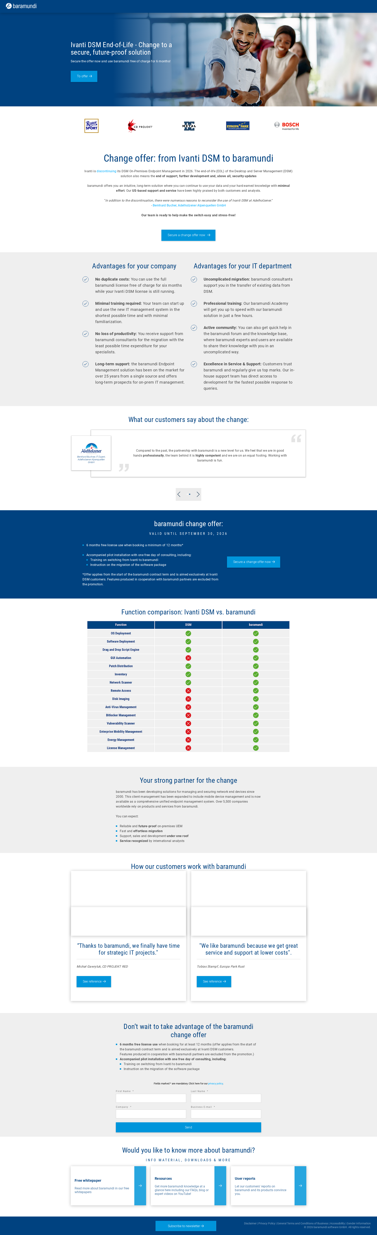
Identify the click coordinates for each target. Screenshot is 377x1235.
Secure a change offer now (187, 235)
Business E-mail (208, 1107)
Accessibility (337, 1223)
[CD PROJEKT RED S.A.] (140, 126)
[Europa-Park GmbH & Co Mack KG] (237, 126)
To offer (82, 76)
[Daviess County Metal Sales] (189, 126)
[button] (179, 494)
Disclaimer (250, 1223)
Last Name (205, 1092)
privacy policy (215, 1083)
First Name (130, 1092)
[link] (26, 6)
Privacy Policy (266, 1223)
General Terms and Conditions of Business (302, 1223)
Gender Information (359, 1223)
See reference (92, 981)
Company (129, 1107)
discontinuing (106, 171)
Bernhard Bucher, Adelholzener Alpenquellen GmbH (189, 205)
